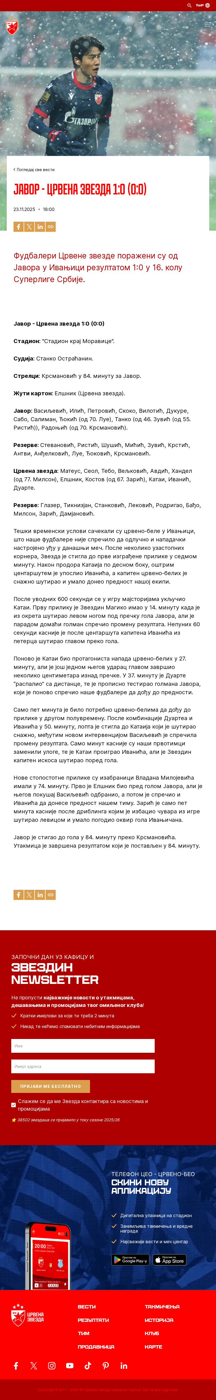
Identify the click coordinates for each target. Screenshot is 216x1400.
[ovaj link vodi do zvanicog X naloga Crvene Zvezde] (33, 1365)
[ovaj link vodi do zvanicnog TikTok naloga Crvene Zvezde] (87, 1365)
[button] (207, 25)
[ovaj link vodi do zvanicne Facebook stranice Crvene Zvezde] (15, 1365)
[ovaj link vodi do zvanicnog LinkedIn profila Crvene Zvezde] (123, 1365)
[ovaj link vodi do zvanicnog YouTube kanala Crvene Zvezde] (69, 1365)
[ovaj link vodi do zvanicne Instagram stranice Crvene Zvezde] (51, 1365)
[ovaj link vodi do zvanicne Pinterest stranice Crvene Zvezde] (105, 1365)
